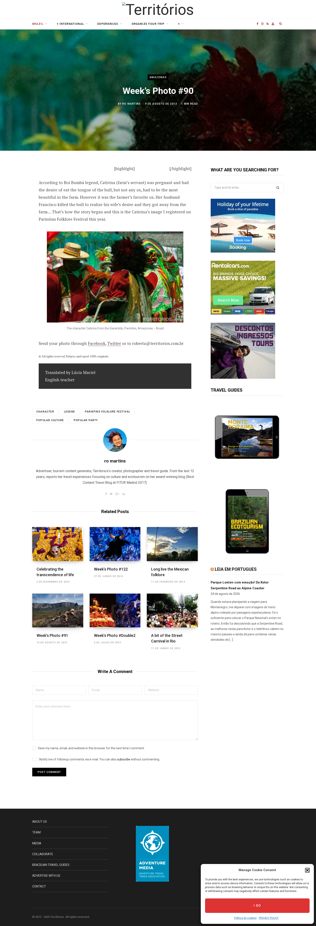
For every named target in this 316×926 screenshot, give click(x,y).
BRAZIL (37, 23)
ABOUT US (39, 821)
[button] (307, 870)
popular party (86, 420)
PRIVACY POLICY (269, 918)
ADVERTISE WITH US (46, 875)
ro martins (131, 103)
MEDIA (36, 843)
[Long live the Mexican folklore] (172, 544)
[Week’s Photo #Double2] (115, 611)
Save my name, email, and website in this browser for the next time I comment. (91, 748)
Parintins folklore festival (107, 411)
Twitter (114, 343)
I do (257, 905)
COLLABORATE (42, 854)
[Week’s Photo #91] (57, 611)
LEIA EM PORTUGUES (236, 569)
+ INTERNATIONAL (70, 23)
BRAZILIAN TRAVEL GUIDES (50, 865)
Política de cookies (245, 918)
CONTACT (39, 886)
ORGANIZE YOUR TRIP (148, 23)
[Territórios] (158, 9)
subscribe (123, 759)
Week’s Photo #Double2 (114, 635)
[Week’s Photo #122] (115, 544)
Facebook (96, 343)
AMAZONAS (158, 77)
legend (69, 411)
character (45, 411)
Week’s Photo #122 (111, 569)
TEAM (36, 832)
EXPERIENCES (107, 23)
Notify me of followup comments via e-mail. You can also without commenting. (99, 759)
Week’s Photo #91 (52, 635)
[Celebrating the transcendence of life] (57, 544)
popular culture (50, 420)
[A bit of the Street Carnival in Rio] (172, 611)
